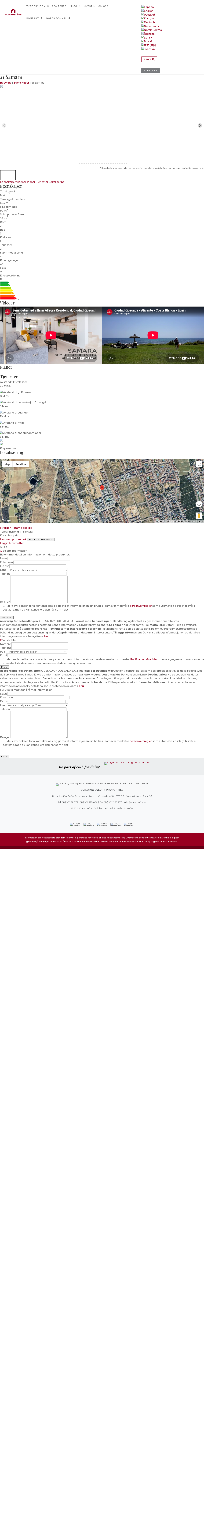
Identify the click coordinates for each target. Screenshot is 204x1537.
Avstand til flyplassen (14, 382)
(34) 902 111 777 (70, 802)
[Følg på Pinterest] (104, 815)
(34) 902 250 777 (113, 802)
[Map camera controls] (199, 504)
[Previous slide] (4, 125)
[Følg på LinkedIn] (113, 815)
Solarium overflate (12, 214)
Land (3, 569)
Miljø (73, 6)
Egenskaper (21, 82)
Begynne (5, 82)
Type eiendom (36, 6)
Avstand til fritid (13, 422)
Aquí (81, 686)
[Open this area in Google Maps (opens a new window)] (6, 521)
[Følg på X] (95, 815)
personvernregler (141, 605)
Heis (3, 267)
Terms (200, 521)
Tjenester (42, 182)
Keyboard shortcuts (163, 521)
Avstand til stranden (16, 412)
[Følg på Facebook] (91, 815)
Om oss (103, 6)
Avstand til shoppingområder (22, 433)
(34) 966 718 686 (88, 802)
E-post (4, 566)
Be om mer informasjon (41, 539)
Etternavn (6, 562)
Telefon (5, 573)
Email (3, 655)
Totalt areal (7, 191)
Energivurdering (10, 275)
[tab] (77, 164)
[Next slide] (200, 125)
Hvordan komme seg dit (16, 527)
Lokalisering (57, 182)
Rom (3, 222)
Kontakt (32, 18)
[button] (8, 175)
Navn (3, 558)
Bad (2, 229)
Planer (31, 182)
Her (46, 636)
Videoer (21, 182)
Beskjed (5, 602)
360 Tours (59, 6)
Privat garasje (9, 260)
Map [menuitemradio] (7, 464)
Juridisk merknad (103, 808)
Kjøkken (5, 237)
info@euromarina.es (135, 802)
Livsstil (89, 6)
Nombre (5, 644)
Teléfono (5, 647)
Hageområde (8, 206)
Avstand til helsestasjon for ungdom (26, 402)
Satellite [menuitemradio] (20, 464)
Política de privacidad (144, 659)
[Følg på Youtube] (109, 815)
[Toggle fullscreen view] (199, 464)
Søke (148, 59)
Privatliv (118, 808)
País (3, 651)
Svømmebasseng (11, 252)
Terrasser (6, 245)
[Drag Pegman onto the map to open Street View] (199, 515)
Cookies (128, 808)
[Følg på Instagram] (100, 815)
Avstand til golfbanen (17, 392)
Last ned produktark (13, 539)
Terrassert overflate (12, 199)
